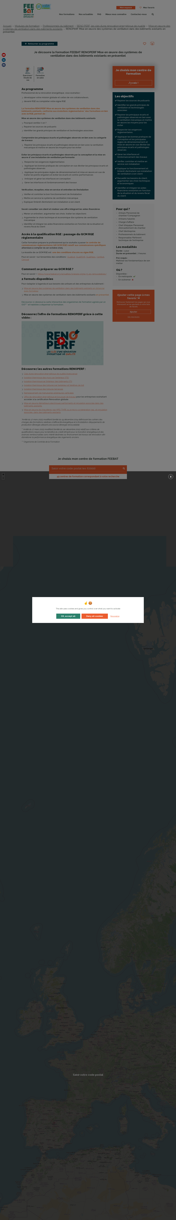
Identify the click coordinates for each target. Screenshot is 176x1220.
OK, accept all (68, 616)
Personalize (114, 616)
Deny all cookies (94, 616)
